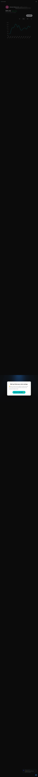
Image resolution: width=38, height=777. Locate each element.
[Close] (29, 382)
